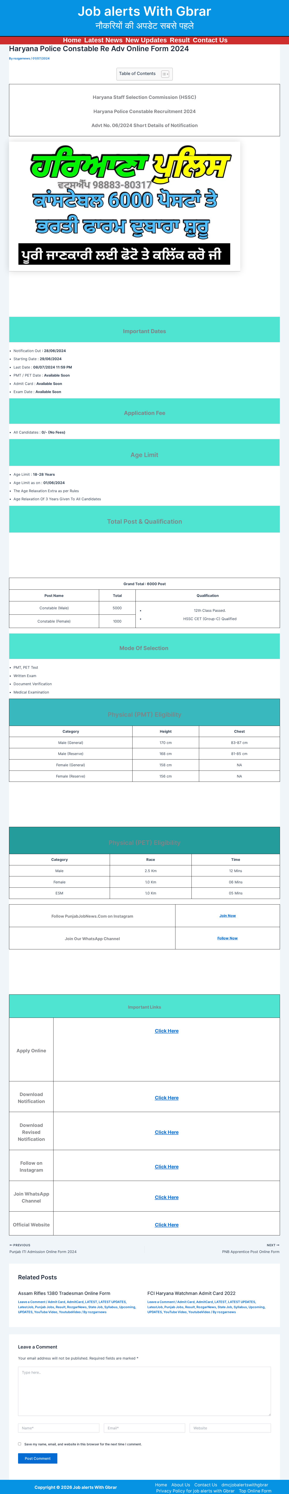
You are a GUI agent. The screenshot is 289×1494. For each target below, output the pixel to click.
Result (180, 40)
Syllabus (111, 1307)
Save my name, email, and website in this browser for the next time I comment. (83, 1444)
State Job (95, 1307)
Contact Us (210, 40)
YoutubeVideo (70, 1312)
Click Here (167, 1031)
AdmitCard (75, 1302)
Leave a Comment (31, 1302)
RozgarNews (77, 1307)
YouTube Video (45, 1312)
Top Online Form (255, 1491)
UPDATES (25, 1312)
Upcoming (127, 1307)
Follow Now (227, 938)
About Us (180, 1484)
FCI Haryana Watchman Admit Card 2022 (191, 1293)
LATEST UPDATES (112, 1302)
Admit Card (56, 1302)
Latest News (103, 40)
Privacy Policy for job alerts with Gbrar (195, 1491)
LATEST (91, 1302)
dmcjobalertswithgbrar (244, 1484)
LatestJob (25, 1307)
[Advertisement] (118, 299)
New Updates (146, 40)
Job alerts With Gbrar (144, 11)
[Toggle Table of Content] (163, 74)
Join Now (227, 915)
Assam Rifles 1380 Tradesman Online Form (64, 1293)
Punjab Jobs (44, 1307)
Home (72, 40)
